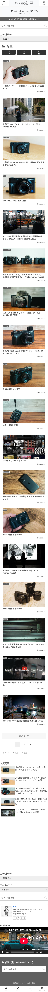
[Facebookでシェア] (8, 741)
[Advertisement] (24, 845)
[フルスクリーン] (45, 952)
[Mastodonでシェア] (19, 734)
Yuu (14, 906)
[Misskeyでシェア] (40, 734)
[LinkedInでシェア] (24, 747)
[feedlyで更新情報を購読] (24, 918)
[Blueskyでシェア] (29, 734)
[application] (24, 940)
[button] (45, 25)
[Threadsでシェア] (19, 741)
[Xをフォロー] (14, 918)
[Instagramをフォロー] (17, 918)
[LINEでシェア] (40, 741)
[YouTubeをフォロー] (21, 918)
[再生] (3, 952)
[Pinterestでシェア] (13, 747)
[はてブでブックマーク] (29, 741)
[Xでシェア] (8, 734)
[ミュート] (41, 952)
